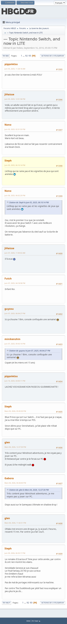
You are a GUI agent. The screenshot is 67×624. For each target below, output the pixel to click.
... (24, 55)
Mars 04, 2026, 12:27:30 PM (15, 447)
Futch (8, 278)
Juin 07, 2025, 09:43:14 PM (15, 344)
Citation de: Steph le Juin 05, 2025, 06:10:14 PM (29, 202)
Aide (28, 621)
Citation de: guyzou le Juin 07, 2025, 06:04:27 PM (29, 350)
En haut (6, 603)
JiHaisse (9, 94)
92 (26, 55)
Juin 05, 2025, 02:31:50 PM (15, 129)
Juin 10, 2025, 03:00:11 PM (15, 381)
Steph (8, 160)
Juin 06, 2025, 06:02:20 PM (15, 195)
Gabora (9, 478)
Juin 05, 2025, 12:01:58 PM (15, 99)
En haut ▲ (36, 621)
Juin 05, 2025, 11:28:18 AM (15, 69)
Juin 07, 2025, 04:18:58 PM (15, 283)
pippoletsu (11, 64)
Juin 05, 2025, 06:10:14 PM (15, 165)
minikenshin (12, 339)
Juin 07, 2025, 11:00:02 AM (15, 253)
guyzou (9, 309)
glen (7, 442)
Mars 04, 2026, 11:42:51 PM (15, 523)
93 (30, 55)
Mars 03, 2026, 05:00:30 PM (15, 411)
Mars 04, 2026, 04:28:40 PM (15, 483)
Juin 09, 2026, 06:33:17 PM (15, 553)
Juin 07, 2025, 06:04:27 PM (15, 313)
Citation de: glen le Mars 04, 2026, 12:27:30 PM (29, 490)
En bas (6, 56)
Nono (8, 124)
